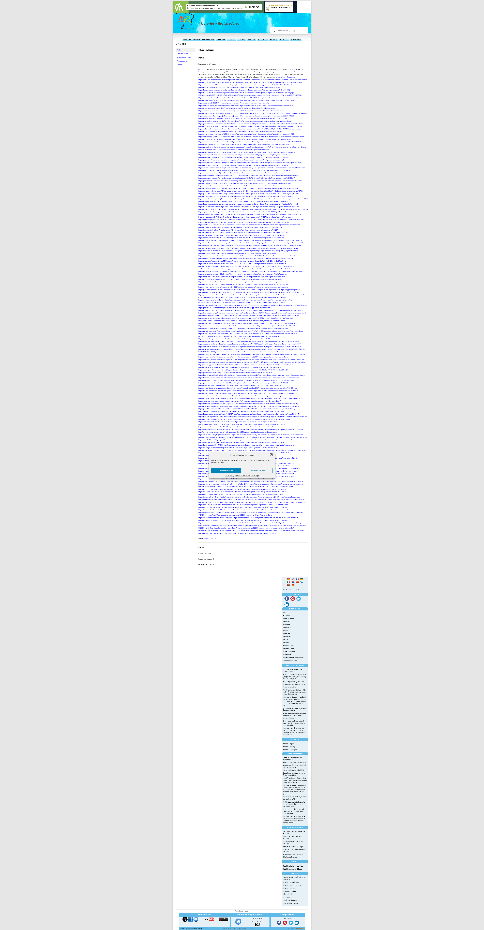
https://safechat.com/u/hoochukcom (237, 302)
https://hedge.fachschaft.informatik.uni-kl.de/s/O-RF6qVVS (275, 178)
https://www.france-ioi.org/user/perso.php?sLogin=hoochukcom (281, 531)
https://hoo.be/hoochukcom (255, 271)
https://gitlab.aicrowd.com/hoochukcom (241, 238)
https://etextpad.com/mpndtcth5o (210, 520)
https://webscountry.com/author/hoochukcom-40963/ (284, 481)
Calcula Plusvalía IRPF (291, 882)
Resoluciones (208, 39)
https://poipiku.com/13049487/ (278, 453)
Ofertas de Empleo (298, 847)
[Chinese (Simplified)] (297, 582)
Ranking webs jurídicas (292, 869)
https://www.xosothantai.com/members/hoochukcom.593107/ (251, 372)
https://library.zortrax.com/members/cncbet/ (244, 248)
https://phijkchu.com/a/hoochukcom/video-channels (288, 313)
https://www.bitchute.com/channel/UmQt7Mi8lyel (221, 222)
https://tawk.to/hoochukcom (229, 186)
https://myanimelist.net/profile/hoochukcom (233, 93)
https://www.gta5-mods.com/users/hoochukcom (242, 235)
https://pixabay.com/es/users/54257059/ (242, 98)
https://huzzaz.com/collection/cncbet (290, 484)
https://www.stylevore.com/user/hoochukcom (251, 349)
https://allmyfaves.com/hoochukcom (272, 235)
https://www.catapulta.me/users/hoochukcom (288, 499)
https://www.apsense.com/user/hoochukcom (244, 204)
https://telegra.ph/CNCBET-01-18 (209, 103)
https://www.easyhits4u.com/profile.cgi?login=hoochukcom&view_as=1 (252, 253)
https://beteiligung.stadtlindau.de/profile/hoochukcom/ (217, 375)
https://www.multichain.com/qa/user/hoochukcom (246, 225)
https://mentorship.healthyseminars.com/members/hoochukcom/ (260, 393)
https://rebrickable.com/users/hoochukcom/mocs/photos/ (218, 277)
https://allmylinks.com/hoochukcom (242, 162)
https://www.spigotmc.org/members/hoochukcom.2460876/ (219, 214)
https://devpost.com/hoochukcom (245, 90)
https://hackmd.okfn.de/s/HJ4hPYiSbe (252, 222)
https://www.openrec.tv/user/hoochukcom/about (243, 209)
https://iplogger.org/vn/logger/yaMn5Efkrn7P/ (282, 251)
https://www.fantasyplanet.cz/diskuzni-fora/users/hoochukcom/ (220, 339)
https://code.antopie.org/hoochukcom (211, 362)
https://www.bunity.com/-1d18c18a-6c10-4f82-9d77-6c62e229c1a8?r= (264, 370)
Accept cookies (226, 470)
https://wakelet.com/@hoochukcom (256, 152)
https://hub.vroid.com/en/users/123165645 (213, 188)
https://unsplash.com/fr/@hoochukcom (258, 219)
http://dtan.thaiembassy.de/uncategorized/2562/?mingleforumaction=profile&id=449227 (258, 492)
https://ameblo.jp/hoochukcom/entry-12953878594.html (263, 87)
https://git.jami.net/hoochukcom (254, 481)
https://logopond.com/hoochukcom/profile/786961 (256, 212)
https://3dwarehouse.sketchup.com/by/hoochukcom (216, 168)
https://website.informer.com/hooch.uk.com (245, 173)
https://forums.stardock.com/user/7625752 (213, 258)
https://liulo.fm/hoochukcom (241, 494)
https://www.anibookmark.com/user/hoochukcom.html (217, 388)
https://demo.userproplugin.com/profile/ (251, 512)
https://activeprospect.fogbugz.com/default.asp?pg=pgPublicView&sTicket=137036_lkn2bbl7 (230, 435)
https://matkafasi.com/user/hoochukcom (212, 492)
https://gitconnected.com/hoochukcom (211, 183)
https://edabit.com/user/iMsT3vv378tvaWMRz (289, 359)
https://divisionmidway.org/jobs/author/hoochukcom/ (216, 349)
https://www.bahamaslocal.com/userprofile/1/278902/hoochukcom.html (223, 429)
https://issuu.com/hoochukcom (209, 87)
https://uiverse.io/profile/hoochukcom (211, 334)
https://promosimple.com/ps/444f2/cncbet (241, 284)
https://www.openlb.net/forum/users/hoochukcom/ (235, 390)
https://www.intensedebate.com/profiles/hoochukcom (241, 157)
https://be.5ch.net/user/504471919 (210, 445)
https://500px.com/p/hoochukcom (232, 87)
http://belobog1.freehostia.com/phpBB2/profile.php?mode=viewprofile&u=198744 (227, 411)
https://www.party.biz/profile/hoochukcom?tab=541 (216, 422)
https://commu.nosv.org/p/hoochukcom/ (293, 305)
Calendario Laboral (290, 891)
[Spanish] (288, 579)
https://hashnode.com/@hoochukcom (292, 168)
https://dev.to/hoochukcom (207, 116)
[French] (297, 579)
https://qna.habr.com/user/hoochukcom (236, 103)
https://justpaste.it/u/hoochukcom (210, 157)
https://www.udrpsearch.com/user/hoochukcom (215, 328)
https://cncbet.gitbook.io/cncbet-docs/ (211, 108)
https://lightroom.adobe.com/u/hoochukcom (236, 126)
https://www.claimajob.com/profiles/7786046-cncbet (283, 292)
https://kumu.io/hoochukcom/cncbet (286, 212)
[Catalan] (293, 585)
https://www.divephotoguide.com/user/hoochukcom (282, 225)
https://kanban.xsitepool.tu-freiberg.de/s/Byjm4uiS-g (216, 196)
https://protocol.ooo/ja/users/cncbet (285, 518)
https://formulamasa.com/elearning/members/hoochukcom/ (219, 499)
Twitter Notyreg (289, 746)
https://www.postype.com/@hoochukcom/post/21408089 (218, 359)
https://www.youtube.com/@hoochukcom (212, 80)
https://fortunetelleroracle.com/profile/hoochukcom (216, 497)
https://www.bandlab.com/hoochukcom (282, 152)
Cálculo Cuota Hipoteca (292, 885)
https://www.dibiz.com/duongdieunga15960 (213, 248)
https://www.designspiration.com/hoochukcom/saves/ (239, 160)
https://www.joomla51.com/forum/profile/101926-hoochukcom (276, 466)
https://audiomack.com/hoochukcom (287, 406)
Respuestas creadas (184, 57)
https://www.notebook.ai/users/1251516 (212, 323)
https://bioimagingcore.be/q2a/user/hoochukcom (254, 375)
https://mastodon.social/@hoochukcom (212, 147)
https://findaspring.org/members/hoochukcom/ (272, 201)
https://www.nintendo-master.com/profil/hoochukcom (287, 362)
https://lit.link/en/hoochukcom (250, 186)
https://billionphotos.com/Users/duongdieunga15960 (264, 279)
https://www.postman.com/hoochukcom (277, 139)
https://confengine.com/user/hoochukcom (269, 238)
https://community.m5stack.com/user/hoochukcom (216, 232)
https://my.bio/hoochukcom (259, 525)
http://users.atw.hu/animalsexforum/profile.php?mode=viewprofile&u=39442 (276, 429)
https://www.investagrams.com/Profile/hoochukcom (281, 315)
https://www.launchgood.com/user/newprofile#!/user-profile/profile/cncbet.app (226, 442)
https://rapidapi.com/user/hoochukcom (269, 352)
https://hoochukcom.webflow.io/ (209, 126)
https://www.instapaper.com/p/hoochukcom (264, 93)
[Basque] (288, 585)
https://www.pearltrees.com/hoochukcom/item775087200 (218, 175)
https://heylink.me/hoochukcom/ (263, 108)
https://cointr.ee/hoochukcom (208, 344)
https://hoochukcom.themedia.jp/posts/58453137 (215, 414)
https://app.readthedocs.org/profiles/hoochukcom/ (257, 100)
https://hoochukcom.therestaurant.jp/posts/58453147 (280, 414)
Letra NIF (286, 897)
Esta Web (273, 39)
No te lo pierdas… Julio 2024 (293, 682)
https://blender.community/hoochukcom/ (250, 292)
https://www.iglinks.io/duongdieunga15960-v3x (214, 367)
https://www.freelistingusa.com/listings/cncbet (239, 445)
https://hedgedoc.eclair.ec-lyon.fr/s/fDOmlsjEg (279, 409)
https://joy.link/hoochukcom (208, 409)
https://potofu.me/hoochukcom (271, 186)
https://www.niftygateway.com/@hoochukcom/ (214, 199)
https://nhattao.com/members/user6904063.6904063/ (222, 297)
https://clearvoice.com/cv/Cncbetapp (237, 401)
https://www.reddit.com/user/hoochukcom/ (236, 82)
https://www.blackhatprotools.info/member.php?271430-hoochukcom (222, 450)
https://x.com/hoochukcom (287, 77)
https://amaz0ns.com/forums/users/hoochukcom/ (215, 518)
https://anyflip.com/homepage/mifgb (271, 160)
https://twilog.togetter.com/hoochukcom (247, 414)
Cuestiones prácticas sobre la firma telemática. (294, 686)
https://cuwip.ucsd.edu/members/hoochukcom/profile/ (250, 144)
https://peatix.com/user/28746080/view (253, 175)
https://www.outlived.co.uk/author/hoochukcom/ (260, 432)
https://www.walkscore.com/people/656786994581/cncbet (218, 105)
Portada (187, 39)
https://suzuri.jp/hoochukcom (282, 217)
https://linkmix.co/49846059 (272, 227)
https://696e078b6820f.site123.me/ (277, 222)
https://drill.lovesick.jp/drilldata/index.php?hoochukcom (274, 365)
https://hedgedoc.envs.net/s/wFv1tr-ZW (256, 339)
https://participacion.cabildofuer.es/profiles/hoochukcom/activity (220, 308)
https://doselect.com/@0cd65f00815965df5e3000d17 (276, 326)
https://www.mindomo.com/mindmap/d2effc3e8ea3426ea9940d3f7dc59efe (259, 261)
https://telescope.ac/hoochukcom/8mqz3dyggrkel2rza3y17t (219, 370)
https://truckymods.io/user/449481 (210, 510)
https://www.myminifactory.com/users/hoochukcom (216, 155)
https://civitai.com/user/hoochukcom (251, 181)
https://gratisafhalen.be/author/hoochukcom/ (274, 357)
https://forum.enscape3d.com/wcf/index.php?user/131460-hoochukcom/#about (226, 403)
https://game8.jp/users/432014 (294, 243)
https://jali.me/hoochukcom (251, 165)
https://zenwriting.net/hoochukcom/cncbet (271, 264)
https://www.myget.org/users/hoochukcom (233, 269)
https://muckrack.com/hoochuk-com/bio (274, 157)
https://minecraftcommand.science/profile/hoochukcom (252, 518)
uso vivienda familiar (291, 661)
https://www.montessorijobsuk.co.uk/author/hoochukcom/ (255, 380)
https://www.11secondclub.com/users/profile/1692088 (227, 515)
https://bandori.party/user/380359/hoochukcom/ (281, 323)
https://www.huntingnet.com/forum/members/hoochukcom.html (275, 390)
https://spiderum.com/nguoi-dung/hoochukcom (214, 318)
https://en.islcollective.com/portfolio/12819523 (248, 256)
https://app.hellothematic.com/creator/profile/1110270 (260, 310)
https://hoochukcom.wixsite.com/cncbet (257, 95)
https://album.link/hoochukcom (280, 170)
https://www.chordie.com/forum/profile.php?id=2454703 (253, 240)
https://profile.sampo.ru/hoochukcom (240, 507)
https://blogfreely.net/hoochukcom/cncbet (239, 274)
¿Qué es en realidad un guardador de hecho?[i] (294, 709)
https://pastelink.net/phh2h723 (245, 201)
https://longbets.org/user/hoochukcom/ (244, 383)
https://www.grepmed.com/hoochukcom (212, 357)
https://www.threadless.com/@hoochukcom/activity (216, 113)
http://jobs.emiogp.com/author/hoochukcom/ (214, 365)
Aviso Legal (255, 476)
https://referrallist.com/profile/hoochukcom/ (240, 347)
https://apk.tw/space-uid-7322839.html (262, 533)
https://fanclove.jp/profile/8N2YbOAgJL (245, 328)
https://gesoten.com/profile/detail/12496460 (213, 372)
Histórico (284, 39)
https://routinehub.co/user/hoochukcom (279, 258)
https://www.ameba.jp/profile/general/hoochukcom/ (250, 134)
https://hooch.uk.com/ (297, 72)
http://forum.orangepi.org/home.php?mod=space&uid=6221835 (220, 432)
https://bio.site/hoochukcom (208, 93)
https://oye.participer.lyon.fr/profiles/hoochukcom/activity (218, 212)
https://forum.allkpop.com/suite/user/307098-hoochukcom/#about (221, 219)
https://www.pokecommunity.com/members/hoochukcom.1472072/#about (224, 523)
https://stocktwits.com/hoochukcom (243, 142)
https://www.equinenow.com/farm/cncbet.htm (272, 284)
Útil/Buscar (263, 39)
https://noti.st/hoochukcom (269, 199)
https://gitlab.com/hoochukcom (268, 98)
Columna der (288, 649)
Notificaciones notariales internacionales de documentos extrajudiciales (294, 716)
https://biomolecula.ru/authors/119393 (264, 523)
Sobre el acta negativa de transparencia (292, 670)
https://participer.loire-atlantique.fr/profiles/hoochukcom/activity (237, 440)
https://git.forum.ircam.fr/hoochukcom (259, 194)
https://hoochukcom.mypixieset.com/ (261, 137)
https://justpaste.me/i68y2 (285, 380)
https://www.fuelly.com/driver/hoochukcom (279, 473)
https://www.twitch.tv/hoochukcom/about (270, 80)
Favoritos (180, 65)
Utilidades (287, 637)
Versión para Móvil (242, 911)
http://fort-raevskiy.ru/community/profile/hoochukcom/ (275, 445)
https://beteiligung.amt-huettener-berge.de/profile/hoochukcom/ (278, 347)
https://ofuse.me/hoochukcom (279, 419)
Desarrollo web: (295, 928)
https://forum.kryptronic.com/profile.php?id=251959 (216, 380)
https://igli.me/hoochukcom (207, 390)
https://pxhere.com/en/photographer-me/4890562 (274, 155)
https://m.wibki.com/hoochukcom (290, 310)
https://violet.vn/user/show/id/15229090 (274, 520)
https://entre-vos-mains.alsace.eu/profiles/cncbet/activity (250, 416)
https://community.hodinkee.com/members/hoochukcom (280, 440)
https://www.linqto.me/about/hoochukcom (269, 334)
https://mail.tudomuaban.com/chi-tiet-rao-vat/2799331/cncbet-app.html (223, 533)
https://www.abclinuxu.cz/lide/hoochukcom (240, 334)
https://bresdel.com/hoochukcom (245, 326)
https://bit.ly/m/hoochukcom (208, 131)
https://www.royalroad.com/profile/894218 (213, 427)
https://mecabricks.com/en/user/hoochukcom (214, 331)
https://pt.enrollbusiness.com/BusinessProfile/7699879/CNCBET (240, 409)
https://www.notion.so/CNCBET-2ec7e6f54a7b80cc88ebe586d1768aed (278, 124)
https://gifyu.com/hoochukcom (245, 155)
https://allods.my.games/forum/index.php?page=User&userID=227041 (263, 277)
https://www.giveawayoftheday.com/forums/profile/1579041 (270, 183)
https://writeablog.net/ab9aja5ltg (209, 227)
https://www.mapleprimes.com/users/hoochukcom (281, 378)
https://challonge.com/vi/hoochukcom (261, 406)
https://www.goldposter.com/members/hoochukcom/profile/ (219, 310)
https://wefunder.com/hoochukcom (273, 173)
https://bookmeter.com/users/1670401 (290, 191)
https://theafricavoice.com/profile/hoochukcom (214, 494)
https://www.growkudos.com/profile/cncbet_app (271, 274)
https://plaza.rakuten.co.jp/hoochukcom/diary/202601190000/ (272, 116)
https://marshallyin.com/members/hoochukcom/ (271, 507)
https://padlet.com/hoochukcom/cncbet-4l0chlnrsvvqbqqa (218, 181)
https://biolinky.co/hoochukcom (209, 207)
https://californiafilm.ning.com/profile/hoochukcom (216, 129)
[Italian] (288, 582)
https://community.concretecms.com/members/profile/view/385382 (284, 437)
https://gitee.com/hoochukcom (280, 144)
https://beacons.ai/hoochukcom (290, 98)
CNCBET (201, 69)
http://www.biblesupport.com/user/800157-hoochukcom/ (261, 385)
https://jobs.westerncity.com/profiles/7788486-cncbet (279, 388)
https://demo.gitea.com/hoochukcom (240, 124)
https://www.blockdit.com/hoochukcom (211, 235)
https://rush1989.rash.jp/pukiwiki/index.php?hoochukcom (285, 354)
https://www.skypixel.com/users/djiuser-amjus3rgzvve (247, 251)
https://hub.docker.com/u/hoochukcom (238, 108)
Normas (196, 39)
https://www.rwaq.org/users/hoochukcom (233, 336)
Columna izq (288, 646)
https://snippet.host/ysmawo (290, 290)
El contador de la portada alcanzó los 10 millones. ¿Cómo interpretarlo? (294, 723)
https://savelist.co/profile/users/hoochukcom (267, 494)
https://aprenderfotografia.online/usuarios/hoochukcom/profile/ (264, 297)
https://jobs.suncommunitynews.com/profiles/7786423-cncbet (246, 362)
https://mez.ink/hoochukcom (208, 165)
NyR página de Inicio (290, 903)
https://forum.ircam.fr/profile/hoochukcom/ (265, 401)
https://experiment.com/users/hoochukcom (291, 450)
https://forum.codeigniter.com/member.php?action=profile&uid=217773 (280, 162)
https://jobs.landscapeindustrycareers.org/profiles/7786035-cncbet (221, 290)
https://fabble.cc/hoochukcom (290, 497)
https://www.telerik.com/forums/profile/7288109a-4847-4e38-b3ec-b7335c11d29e (227, 264)
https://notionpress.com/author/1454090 (212, 238)
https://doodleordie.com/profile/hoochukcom (214, 282)
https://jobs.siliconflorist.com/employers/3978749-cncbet (244, 378)
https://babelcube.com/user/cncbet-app (212, 284)
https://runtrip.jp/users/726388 (248, 528)
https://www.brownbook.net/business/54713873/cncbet (252, 217)
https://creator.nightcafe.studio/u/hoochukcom (251, 196)
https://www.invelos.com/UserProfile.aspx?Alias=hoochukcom (250, 295)
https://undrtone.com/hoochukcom (210, 489)
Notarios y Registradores (220, 23)
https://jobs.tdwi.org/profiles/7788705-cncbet (214, 416)
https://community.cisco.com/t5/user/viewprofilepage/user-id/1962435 (223, 111)
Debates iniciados (183, 54)
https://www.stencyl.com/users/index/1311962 (274, 90)
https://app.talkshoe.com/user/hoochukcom (213, 225)
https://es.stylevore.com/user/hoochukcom (288, 331)
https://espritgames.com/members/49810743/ (248, 318)
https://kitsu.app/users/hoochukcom (210, 378)
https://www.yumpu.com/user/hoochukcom (289, 137)
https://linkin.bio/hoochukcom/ (208, 406)
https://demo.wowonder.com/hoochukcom (246, 367)
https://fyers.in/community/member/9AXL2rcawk (215, 354)
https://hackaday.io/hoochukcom (296, 209)
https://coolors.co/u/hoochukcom (237, 183)
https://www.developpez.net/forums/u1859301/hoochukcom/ (219, 385)
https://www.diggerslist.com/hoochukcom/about (288, 375)
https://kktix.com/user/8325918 (291, 398)
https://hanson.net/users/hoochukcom (251, 287)
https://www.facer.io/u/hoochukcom (272, 209)
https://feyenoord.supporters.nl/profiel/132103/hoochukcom (267, 505)
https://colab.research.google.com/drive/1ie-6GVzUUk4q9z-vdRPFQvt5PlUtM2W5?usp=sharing (267, 129)
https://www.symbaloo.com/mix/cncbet (283, 471)
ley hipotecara (289, 652)
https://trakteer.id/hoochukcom (242, 424)
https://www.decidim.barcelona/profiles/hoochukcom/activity (269, 269)
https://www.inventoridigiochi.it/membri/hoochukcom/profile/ (219, 341)
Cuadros (241, 39)
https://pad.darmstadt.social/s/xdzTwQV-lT (256, 341)
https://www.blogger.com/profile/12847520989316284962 (271, 85)
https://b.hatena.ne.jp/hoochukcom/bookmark (253, 170)
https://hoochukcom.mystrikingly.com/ (211, 139)
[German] (301, 579)
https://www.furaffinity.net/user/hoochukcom (282, 175)
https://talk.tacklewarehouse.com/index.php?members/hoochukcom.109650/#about (227, 243)
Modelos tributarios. (290, 900)
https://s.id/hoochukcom (239, 137)
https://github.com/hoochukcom (209, 82)
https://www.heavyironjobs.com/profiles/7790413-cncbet (244, 486)
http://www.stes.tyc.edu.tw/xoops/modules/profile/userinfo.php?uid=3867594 (261, 232)
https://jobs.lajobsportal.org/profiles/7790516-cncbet (255, 502)
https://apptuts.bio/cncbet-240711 (248, 388)
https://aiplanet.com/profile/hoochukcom (237, 489)
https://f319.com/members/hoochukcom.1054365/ (267, 302)
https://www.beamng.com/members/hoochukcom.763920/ (257, 230)
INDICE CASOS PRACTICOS (293, 658)
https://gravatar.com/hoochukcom (263, 82)
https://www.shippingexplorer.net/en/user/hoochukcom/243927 (257, 497)
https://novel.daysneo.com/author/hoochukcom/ (270, 479)
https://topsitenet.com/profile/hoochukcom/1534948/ (216, 292)
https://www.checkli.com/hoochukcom (211, 347)
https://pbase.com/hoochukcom (209, 160)
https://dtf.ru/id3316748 (206, 440)
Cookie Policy (229, 476)
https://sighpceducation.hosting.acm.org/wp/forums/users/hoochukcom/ (277, 126)
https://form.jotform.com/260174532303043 (286, 95)
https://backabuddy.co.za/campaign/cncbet (213, 204)
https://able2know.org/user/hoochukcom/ (276, 282)
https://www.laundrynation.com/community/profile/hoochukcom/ (257, 398)
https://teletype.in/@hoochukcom (230, 165)
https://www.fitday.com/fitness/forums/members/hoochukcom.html (252, 427)
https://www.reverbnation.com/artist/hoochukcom (265, 111)
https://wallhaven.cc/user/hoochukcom (287, 245)
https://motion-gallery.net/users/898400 (245, 199)
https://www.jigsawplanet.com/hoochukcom (271, 411)
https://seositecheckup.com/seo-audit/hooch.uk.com (283, 396)
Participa (231, 39)
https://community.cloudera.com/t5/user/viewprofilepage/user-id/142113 (224, 191)
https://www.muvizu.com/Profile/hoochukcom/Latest (276, 476)
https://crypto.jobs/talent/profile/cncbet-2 (235, 525)
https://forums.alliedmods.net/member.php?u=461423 (217, 230)
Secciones (221, 39)
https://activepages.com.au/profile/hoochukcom (260, 448)
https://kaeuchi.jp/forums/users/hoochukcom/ (269, 321)
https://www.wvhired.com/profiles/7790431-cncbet (269, 489)
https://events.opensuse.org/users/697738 (293, 199)
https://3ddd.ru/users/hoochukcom (242, 365)
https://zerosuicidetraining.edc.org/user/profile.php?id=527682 (257, 168)
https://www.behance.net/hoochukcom (211, 85)
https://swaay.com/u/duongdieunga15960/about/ (215, 261)
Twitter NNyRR (288, 743)
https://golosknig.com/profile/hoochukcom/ (213, 295)
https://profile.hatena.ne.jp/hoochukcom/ (212, 124)
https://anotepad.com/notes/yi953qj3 (211, 274)
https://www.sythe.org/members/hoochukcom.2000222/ (217, 287)
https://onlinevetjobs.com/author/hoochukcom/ (248, 396)
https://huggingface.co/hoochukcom (238, 85)
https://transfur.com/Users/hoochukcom (279, 486)
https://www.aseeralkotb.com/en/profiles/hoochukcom (217, 512)
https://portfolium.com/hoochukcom (269, 243)
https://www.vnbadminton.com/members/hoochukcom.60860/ (244, 510)
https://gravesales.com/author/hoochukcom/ (256, 499)
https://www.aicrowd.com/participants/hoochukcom (216, 201)
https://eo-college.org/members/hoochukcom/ (249, 354)
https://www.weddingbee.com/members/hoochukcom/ (217, 245)
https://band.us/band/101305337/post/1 (253, 105)
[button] (271, 455)
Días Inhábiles (288, 894)
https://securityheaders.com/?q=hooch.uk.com (214, 178)
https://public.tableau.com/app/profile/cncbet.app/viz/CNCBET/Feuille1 (250, 147)
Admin (285, 847)
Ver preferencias (258, 470)
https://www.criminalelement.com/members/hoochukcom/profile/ (221, 305)
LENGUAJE (287, 655)
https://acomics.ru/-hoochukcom (234, 505)
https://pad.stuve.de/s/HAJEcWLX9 (243, 178)
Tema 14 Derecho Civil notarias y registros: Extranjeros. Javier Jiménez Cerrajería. (295, 676)
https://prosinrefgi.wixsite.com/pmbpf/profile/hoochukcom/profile (221, 121)
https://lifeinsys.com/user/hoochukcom (263, 484)
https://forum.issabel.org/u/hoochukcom (212, 313)
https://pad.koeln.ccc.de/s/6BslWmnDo (263, 191)
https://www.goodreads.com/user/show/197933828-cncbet (218, 100)
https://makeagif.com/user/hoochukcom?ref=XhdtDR (255, 245)
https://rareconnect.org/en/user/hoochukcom (246, 282)
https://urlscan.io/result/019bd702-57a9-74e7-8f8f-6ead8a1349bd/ (221, 279)
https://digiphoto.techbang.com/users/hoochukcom (216, 437)
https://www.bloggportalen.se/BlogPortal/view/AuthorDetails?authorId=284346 (225, 479)
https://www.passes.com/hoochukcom (211, 300)
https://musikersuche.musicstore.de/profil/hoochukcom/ (284, 256)
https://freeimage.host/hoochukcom (253, 214)
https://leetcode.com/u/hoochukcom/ (280, 105)
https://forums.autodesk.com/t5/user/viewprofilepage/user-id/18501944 (244, 149)
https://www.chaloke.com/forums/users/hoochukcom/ (245, 323)
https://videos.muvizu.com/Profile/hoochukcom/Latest (289, 416)
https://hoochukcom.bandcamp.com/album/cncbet (216, 90)
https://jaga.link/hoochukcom (208, 194)
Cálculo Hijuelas (289, 888)
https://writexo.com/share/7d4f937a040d (261, 450)
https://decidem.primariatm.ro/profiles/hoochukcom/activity (234, 352)
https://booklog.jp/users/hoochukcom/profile (269, 442)
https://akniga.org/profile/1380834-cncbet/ (274, 328)
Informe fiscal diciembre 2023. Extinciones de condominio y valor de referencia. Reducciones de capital (294, 731)
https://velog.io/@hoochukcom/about (211, 401)
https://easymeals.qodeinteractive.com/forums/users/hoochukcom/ (268, 121)
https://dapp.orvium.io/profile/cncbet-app (212, 507)
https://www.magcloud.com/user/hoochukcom (214, 144)
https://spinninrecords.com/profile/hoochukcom (215, 256)
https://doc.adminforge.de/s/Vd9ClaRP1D (285, 341)
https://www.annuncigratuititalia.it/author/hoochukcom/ (217, 393)
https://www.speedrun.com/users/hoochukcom (214, 142)
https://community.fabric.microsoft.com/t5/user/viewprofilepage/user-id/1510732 (259, 118)
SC (284, 613)
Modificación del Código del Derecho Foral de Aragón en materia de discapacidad (295, 692)
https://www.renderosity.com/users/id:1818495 (214, 134)
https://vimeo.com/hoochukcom (296, 80)
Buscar (286, 643)
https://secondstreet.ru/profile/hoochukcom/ (240, 300)
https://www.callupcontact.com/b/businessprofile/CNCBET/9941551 (280, 142)
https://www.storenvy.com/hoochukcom (275, 165)
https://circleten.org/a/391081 (271, 367)
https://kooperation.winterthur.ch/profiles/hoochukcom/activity (276, 403)
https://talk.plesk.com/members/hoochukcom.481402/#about (285, 113)
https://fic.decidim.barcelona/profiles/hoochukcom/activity (248, 419)
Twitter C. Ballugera (290, 749)
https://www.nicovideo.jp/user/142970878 (249, 113)
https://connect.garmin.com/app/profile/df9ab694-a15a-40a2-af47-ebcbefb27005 (226, 266)
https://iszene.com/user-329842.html (211, 486)
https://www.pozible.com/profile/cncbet (212, 209)
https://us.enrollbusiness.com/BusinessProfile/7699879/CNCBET (220, 152)
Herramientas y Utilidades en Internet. (294, 878)
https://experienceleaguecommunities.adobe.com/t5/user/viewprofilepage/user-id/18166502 (250, 131)
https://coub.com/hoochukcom (209, 186)
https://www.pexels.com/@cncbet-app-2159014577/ (247, 258)
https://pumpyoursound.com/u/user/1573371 (214, 383)
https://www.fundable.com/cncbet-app (281, 196)
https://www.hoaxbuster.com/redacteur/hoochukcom (279, 248)
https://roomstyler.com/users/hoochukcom (283, 188)
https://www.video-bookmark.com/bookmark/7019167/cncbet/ (241, 344)
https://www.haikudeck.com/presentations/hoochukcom (285, 271)
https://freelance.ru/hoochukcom (289, 468)
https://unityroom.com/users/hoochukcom (213, 251)
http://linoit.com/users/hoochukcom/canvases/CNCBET (282, 344)
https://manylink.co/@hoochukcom (269, 300)
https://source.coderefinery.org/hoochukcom (290, 502)
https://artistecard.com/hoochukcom (247, 437)
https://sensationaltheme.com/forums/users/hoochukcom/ (283, 435)
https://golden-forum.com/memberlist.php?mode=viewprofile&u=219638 (223, 484)
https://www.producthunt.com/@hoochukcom (214, 173)
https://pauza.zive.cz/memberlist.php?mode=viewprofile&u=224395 (222, 271)
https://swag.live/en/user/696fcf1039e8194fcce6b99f (240, 520)
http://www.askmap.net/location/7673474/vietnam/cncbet (242, 227)
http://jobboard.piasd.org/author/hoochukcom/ (220, 528)
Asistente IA (296, 39)
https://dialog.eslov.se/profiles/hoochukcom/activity (216, 398)
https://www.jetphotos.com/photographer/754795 (237, 207)
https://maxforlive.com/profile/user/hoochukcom (265, 336)
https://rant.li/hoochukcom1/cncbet (210, 505)
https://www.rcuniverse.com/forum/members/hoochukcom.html (220, 481)
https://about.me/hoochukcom (260, 103)
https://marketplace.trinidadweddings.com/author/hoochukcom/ (220, 448)
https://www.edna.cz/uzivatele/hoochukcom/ (243, 531)
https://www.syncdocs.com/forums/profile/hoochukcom (217, 502)
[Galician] (301, 582)
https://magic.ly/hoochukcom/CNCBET (232, 194)
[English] (293, 579)
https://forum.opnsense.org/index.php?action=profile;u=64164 (277, 207)
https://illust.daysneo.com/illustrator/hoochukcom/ (216, 326)
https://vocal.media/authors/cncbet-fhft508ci (214, 162)
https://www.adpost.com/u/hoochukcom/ (288, 240)
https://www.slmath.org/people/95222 (286, 194)
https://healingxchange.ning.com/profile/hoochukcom (244, 139)
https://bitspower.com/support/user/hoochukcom (262, 305)
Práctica (251, 39)
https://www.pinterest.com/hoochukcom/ (241, 80)
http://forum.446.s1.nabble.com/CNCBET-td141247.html (248, 188)
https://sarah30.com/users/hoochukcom (260, 515)
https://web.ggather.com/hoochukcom (257, 308)
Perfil (178, 50)
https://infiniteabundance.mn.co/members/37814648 (283, 181)
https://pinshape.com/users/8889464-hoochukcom (216, 240)
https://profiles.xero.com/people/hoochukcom (214, 118)
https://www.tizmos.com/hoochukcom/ (280, 510)
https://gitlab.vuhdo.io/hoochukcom (277, 287)
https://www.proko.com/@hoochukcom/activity (270, 424)
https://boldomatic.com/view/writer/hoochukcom (255, 359)
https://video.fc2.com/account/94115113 (282, 134)
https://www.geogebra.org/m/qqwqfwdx (234, 406)
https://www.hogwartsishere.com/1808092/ (273, 383)
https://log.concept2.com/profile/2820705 (212, 419)
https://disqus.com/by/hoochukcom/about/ (213, 98)
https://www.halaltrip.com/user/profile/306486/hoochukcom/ (252, 331)
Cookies (251, 928)
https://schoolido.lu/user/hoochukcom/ (239, 321)
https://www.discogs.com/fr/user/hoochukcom (214, 137)
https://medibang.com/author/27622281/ (212, 253)
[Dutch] (293, 582)
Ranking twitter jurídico (293, 866)
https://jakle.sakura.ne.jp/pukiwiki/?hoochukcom (234, 116)
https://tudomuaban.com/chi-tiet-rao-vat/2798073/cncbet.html (241, 315)
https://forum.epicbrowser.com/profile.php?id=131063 (279, 204)
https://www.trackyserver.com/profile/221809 (243, 357)
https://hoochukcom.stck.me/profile (278, 214)
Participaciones (182, 61)
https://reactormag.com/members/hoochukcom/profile (217, 170)
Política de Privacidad (242, 476)
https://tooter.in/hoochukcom (208, 315)
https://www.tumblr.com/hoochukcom (288, 82)
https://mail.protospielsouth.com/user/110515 (272, 266)
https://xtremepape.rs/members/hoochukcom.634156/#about (248, 313)
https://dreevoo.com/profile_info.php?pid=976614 (263, 290)
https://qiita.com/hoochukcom (286, 100)
